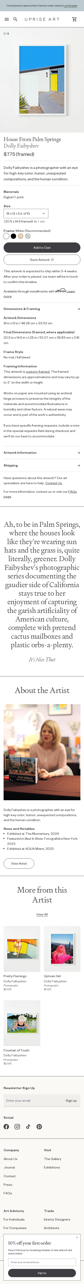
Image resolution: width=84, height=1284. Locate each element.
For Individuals (14, 1219)
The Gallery (52, 1159)
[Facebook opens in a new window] (6, 1126)
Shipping (11, 465)
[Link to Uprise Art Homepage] (42, 19)
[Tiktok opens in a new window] (28, 1126)
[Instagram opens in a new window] (17, 1126)
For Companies (15, 1228)
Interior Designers (57, 1219)
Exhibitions (52, 1167)
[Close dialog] (77, 1237)
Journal (9, 1167)
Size (7, 206)
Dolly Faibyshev (21, 146)
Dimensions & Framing (22, 309)
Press (8, 1184)
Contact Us (53, 483)
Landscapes (70, 5)
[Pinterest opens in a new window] (39, 1126)
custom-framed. (38, 371)
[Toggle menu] (6, 19)
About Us (10, 1159)
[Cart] (74, 19)
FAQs (8, 1193)
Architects (51, 1228)
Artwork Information (20, 452)
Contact (10, 1176)
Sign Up (42, 1273)
